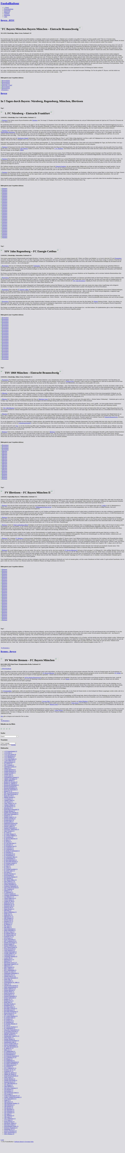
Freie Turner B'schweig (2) (11, 887)
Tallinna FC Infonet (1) (10, 1072)
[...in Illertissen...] (4, 472)
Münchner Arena (43, 399)
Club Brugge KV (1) (9, 806)
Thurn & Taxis (70, 381)
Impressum (7, 15)
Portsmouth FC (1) (9, 994)
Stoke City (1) (8, 1049)
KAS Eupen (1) (8, 938)
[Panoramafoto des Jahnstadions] (5, 277)
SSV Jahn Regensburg (79, 280)
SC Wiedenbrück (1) (9, 1028)
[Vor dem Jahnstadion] (5, 327)
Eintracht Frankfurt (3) (10, 825)
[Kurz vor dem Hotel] (4, 194)
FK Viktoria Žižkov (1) (10, 880)
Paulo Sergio (75, 703)
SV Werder (118, 673)
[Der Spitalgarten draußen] (5, 353)
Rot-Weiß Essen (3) (9, 1010)
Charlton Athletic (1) (9, 805)
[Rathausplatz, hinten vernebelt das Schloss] (4, 517)
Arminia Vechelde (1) (10, 772)
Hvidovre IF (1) (8, 922)
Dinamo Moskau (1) (9, 811)
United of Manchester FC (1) (12, 1095)
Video (21, 150)
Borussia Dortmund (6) (10, 786)
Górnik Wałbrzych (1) (10, 898)
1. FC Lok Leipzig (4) (10, 754)
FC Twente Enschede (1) (11, 869)
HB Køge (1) (7, 910)
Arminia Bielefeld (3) (10, 769)
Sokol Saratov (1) (9, 1037)
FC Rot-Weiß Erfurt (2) (10, 860)
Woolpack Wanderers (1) (10, 1128)
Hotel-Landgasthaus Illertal (20, 525)
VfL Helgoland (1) (9, 1109)
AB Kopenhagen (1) (9, 762)
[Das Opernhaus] (4, 190)
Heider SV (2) (8, 913)
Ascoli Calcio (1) (8, 776)
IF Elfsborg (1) (8, 924)
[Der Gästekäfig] (4, 601)
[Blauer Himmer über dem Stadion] (5, 80)
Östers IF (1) (7, 984)
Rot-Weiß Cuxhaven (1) (10, 1008)
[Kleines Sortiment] (4, 595)
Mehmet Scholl (54, 704)
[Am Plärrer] (4, 214)
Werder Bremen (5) (9, 1121)
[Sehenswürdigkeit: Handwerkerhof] (4, 199)
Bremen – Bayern (8, 651)
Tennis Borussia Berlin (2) (11, 1075)
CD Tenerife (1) (8, 802)
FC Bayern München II (71, 550)
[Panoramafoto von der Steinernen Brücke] (5, 445)
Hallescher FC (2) (9, 903)
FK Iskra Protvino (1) (10, 873)
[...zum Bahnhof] (5, 449)
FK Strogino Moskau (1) (10, 877)
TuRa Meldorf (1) (9, 1086)
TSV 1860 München (8, 408)
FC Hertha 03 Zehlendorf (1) (12, 851)
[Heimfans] (4, 603)
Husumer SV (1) (8, 921)
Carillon (104, 505)
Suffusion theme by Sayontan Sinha (24, 1141)
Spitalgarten (37, 266)
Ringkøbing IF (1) (9, 1005)
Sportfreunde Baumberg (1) (11, 1040)
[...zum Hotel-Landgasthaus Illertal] (4, 432)
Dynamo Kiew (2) (9, 820)
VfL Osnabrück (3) (9, 1112)
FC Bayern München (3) (10, 838)
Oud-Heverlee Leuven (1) (11, 985)
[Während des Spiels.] (5, 83)
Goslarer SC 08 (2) (9, 901)
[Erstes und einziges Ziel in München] (4, 451)
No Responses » (5, 648)
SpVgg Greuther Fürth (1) (11, 1043)
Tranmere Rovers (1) (9, 1082)
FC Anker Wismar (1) (10, 834)
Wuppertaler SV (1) (9, 1129)
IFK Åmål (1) (7, 926)
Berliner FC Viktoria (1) (10, 783)
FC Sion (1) (7, 866)
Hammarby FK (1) (9, 906)
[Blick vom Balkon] (4, 569)
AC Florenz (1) (8, 763)
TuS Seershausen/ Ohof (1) (11, 1092)
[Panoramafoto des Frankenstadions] (4, 147)
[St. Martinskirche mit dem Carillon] (4, 505)
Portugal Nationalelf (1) (10, 996)
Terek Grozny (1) (8, 1077)
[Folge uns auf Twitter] (4, 729)
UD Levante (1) (8, 1094)
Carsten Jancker (58, 710)
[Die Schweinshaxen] (5, 301)
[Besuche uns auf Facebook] (2, 729)
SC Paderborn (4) (9, 1022)
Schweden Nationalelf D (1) (11, 1030)
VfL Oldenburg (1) (9, 1111)
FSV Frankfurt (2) (9, 889)
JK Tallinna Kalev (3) (10, 935)
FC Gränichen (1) (9, 847)
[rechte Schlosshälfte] (4, 589)
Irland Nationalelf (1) (9, 929)
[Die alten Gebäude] (4, 588)
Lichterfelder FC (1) (9, 955)
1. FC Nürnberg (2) (9, 757)
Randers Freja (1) (8, 1000)
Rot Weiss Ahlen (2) (9, 1007)
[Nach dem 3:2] (4, 550)
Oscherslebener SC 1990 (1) (11, 982)
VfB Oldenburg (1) (9, 1105)
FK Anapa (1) (8, 872)
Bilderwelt (7, 12)
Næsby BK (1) (8, 979)
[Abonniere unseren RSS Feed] (7, 729)
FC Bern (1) (7, 840)
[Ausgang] (5, 342)
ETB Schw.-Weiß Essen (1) (11, 829)
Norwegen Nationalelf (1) (11, 978)
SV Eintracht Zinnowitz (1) (11, 1056)
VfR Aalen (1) (8, 1117)
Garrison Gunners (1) (10, 893)
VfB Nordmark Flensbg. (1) (11, 1103)
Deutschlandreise (8, 9)
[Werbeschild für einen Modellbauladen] (4, 574)
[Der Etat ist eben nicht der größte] (5, 340)
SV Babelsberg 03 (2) (10, 1053)
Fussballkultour (10, 3)
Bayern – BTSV (7, 20)
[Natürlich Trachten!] (4, 197)
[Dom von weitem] (5, 351)
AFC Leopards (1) (9, 765)
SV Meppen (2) (8, 1059)
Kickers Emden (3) (9, 944)
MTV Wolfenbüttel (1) (10, 970)
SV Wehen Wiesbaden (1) (11, 1063)
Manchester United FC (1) (11, 964)
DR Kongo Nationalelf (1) (11, 814)
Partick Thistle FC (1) (10, 988)
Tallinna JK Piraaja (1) (10, 1074)
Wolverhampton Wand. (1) (11, 1126)
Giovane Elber (46, 701)
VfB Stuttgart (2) (8, 1106)
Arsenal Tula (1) (8, 774)
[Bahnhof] (4, 594)
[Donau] (5, 319)
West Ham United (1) (10, 1124)
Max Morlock (24, 148)
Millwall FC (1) (8, 965)
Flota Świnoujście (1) (10, 883)
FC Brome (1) (8, 841)
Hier (2, 716)
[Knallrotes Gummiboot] (5, 86)
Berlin (67, 679)
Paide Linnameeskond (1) (11, 987)
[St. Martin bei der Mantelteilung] (4, 577)
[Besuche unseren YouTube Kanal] (10, 729)
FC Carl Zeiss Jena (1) (10, 843)
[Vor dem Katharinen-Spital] (5, 266)
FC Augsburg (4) (8, 837)
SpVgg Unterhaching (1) (10, 1045)
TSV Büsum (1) (8, 1085)
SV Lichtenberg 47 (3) (10, 1057)
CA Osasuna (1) (8, 798)
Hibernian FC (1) (8, 916)
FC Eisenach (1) (8, 844)
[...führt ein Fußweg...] (4, 474)
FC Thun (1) (7, 867)
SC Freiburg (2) (8, 1019)
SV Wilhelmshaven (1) (10, 1065)
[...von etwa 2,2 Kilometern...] (4, 475)
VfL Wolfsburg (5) (9, 1115)
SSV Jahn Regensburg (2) (11, 1046)
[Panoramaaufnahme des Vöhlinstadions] (4, 617)
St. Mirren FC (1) (8, 1048)
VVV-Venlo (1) (8, 1120)
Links (5, 16)
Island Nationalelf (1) (9, 930)
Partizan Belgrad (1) (9, 990)
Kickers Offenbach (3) (10, 945)
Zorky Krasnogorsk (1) (10, 1132)
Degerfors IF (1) (8, 808)
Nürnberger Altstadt (23, 138)
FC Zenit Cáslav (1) (9, 870)
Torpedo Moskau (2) (9, 1079)
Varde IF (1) (7, 1100)
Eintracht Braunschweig (111, 417)
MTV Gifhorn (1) (9, 968)
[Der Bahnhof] (5, 317)
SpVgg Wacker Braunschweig (33, 677)
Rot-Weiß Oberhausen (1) (11, 1011)
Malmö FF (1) (8, 961)
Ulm (16, 426)
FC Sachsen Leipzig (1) (10, 863)
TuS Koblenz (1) (8, 1091)
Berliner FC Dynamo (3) (10, 782)
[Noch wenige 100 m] (4, 200)
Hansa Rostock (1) (9, 909)
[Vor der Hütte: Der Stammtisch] (4, 210)
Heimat (96, 301)
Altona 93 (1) (7, 768)
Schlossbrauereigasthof (25, 423)
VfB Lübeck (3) (8, 1101)
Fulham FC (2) (8, 890)
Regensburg (118, 258)
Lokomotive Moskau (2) (10, 956)
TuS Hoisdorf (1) (8, 1089)
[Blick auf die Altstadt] (5, 325)
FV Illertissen (19, 538)
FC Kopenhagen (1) (9, 855)
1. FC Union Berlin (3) (10, 759)
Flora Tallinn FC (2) (9, 881)
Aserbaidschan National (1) (11, 777)
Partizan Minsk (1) (9, 991)
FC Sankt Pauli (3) (9, 864)
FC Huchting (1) (8, 852)
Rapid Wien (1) (8, 1002)
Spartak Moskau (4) (9, 1039)
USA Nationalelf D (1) (10, 1098)
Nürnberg (34, 120)
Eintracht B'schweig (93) (10, 823)
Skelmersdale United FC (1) (11, 1036)
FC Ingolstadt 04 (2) (9, 854)
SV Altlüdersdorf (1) (9, 1051)
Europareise (7, 10)
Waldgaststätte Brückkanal (8, 132)
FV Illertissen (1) (8, 892)
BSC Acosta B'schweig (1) (11, 792)
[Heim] (4, 159)
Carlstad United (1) (9, 800)
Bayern (4, 93)
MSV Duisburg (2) (9, 967)
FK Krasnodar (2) (9, 875)
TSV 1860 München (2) (10, 1083)
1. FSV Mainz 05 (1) (9, 760)
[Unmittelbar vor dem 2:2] (4, 609)
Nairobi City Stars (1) (10, 971)
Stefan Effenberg (83, 701)
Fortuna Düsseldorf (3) (10, 884)
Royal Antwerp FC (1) (10, 1013)
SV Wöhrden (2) (8, 1066)
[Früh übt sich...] (4, 611)
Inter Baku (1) (8, 927)
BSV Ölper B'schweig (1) (11, 794)
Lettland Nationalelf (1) (10, 952)
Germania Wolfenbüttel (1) (11, 895)
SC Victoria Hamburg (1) (11, 1027)
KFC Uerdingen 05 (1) (10, 941)
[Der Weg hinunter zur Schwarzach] (4, 205)
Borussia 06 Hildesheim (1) (11, 785)
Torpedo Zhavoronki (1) (10, 1080)
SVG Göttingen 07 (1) (10, 1068)
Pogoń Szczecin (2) (9, 993)
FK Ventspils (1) (8, 878)
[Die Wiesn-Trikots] (4, 399)
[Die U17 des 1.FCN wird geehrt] (4, 231)
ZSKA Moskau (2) (9, 1134)
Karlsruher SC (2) (9, 936)
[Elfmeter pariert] (4, 538)
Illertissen (52, 432)
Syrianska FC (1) (8, 1071)
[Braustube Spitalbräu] (5, 357)
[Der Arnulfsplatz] (5, 343)
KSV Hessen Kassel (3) (10, 947)
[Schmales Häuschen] (5, 345)
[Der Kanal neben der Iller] (4, 525)
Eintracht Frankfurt (61, 166)
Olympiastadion (7, 691)
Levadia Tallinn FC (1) (10, 953)
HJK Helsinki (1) (8, 918)
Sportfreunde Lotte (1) (10, 1042)
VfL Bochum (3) (8, 1108)
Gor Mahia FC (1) (9, 896)
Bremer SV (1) (8, 791)
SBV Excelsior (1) (9, 1014)
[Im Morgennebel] (4, 572)
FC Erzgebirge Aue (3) (10, 846)
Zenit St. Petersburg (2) (10, 1131)
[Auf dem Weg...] (5, 380)
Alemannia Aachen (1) (10, 766)
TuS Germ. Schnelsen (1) (11, 1088)
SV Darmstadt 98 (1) (9, 1054)
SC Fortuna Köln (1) (9, 1017)
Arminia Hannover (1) (10, 771)
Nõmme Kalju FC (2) (10, 976)
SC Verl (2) (7, 1025)
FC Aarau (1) (7, 832)
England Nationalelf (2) (10, 828)
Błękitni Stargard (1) (9, 797)
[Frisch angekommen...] (4, 471)
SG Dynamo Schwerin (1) (11, 1031)
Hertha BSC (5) (8, 915)
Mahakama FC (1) (9, 959)
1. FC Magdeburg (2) (10, 756)
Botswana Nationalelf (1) (11, 789)
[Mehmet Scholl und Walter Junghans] (4, 604)
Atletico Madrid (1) (9, 780)
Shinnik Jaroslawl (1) (9, 1034)
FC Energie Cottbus (23, 289)
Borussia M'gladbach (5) (10, 788)
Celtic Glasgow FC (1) (10, 803)
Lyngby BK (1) (8, 958)
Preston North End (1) (10, 997)
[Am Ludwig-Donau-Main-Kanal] (4, 202)
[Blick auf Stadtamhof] (5, 324)
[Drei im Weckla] (4, 172)
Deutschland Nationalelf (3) (11, 809)
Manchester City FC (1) (10, 962)
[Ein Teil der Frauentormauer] (4, 188)
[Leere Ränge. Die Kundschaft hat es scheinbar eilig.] (6, 85)
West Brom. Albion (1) (10, 1123)
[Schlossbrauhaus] (4, 586)
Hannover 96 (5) (8, 907)
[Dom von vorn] (5, 446)
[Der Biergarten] (4, 130)
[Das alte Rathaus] (5, 350)
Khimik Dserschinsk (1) (10, 942)
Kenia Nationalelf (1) (9, 939)
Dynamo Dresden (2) (9, 818)
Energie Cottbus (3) (9, 826)
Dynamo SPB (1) (8, 821)
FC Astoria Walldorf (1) (10, 835)
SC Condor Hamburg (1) (11, 1016)
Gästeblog (7, 13)
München (4, 393)
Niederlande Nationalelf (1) (11, 973)
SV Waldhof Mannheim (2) (11, 1062)
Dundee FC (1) (8, 815)
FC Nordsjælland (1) (9, 858)
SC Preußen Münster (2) (10, 1023)
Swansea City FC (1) (9, 1069)
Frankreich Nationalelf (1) (11, 886)
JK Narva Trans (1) (9, 932)
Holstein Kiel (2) (8, 919)
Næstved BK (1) (8, 981)
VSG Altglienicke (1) (10, 1118)
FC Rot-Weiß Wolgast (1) (11, 861)
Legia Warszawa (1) (9, 950)
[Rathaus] (4, 583)
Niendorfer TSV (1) (9, 974)
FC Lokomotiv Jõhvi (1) (10, 857)
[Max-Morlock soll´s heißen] (4, 217)
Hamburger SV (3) (9, 904)
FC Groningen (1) (9, 849)
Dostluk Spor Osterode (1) (11, 812)
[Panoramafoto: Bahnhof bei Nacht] (4, 236)
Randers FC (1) (8, 999)
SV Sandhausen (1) (9, 1060)
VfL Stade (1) (7, 1114)
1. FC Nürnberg (58, 148)
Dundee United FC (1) (10, 817)
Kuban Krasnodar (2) (10, 948)
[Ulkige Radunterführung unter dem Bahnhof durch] (4, 592)
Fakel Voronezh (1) (9, 831)
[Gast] (4, 223)
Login (2, 1140)
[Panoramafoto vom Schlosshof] (4, 591)
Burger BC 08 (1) (9, 795)
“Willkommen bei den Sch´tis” (43, 507)
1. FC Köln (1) (8, 753)
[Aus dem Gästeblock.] (5, 82)
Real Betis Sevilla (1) (9, 1004)
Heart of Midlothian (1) (10, 912)
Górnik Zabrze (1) (9, 899)
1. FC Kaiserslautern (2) (10, 751)
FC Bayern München (48, 673)
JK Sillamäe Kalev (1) (10, 933)
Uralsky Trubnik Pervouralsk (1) (13, 1097)
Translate (13, 745)
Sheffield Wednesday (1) (10, 1033)
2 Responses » (5, 90)
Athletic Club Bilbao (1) (10, 779)
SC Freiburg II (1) (9, 1020)
